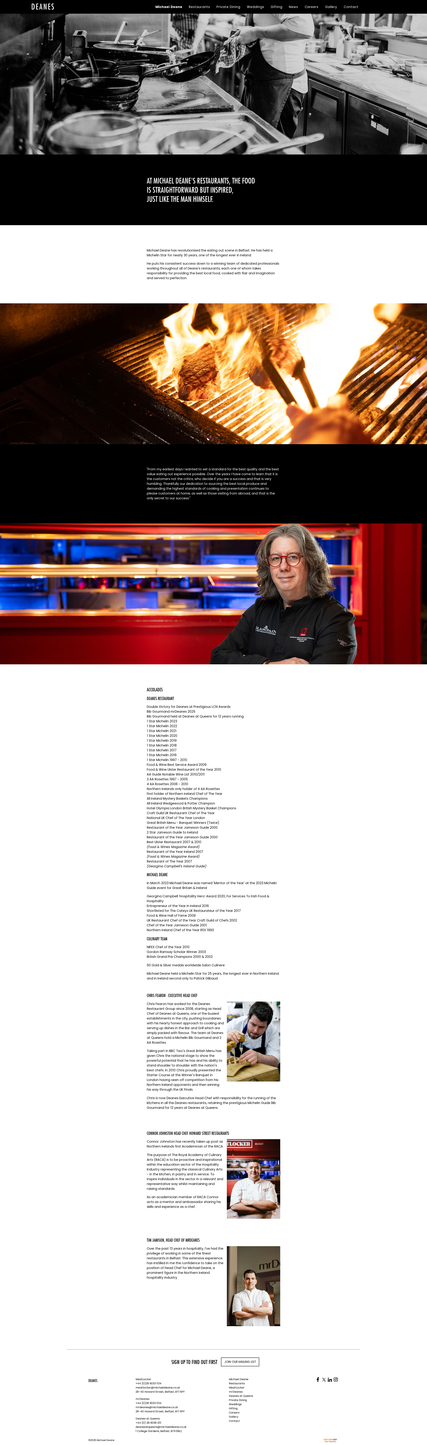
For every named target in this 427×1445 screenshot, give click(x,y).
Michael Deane (43, 6)
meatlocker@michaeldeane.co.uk (158, 1388)
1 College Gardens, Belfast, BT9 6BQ (159, 1431)
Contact (351, 7)
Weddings (255, 7)
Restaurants (199, 7)
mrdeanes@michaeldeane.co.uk (157, 1407)
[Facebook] (318, 1379)
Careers (312, 7)
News (293, 7)
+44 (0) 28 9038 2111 (148, 1423)
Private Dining (228, 7)
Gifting (276, 7)
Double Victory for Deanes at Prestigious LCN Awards (189, 706)
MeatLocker (143, 1379)
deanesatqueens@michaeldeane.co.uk (161, 1427)
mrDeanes (142, 1399)
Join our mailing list (240, 1362)
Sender (330, 1440)
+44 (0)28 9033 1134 (148, 1383)
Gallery (331, 7)
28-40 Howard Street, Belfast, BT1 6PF (160, 1392)
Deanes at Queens (148, 1418)
